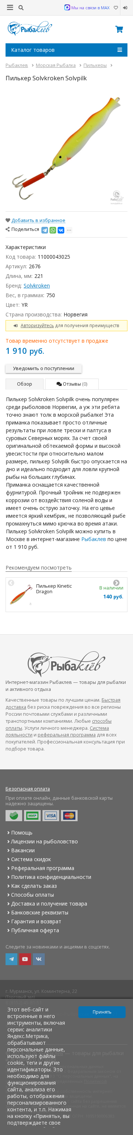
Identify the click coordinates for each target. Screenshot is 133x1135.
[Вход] (123, 8)
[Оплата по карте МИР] (32, 815)
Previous (11, 583)
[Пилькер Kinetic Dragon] (21, 594)
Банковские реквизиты (39, 912)
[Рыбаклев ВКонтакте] (39, 959)
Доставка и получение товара (49, 903)
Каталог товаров (33, 49)
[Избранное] (115, 8)
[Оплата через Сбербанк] (14, 815)
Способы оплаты (32, 894)
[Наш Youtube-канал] (25, 959)
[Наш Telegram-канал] (11, 959)
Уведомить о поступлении (43, 368)
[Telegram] (44, 230)
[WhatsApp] (53, 230)
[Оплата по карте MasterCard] (69, 815)
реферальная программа (67, 735)
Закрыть (122, 1132)
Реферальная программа (42, 868)
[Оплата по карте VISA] (50, 815)
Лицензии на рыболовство (44, 841)
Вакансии (23, 850)
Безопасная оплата (28, 789)
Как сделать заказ (34, 885)
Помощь (22, 832)
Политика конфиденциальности (51, 876)
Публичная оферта (35, 930)
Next (116, 583)
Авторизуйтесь (37, 325)
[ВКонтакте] (61, 230)
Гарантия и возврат (36, 921)
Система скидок (31, 859)
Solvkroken (37, 285)
